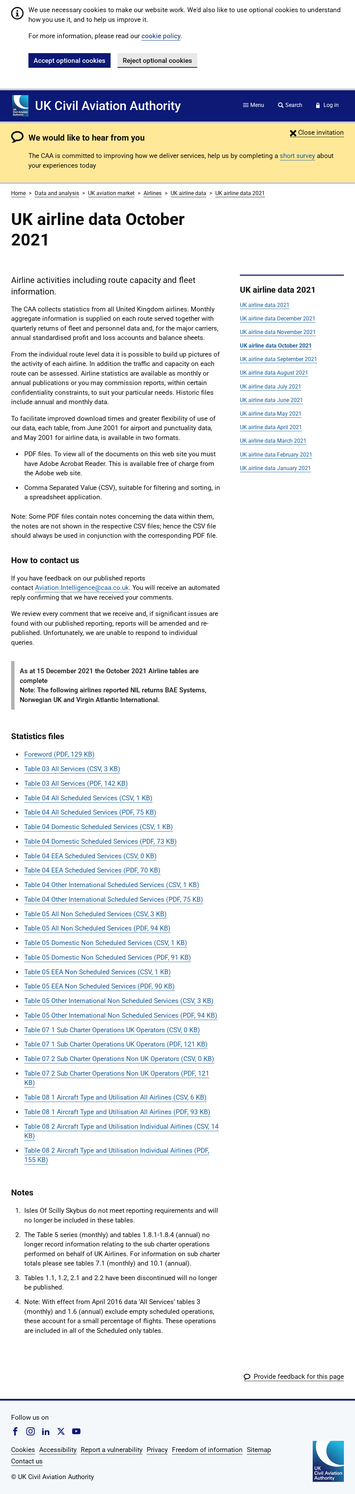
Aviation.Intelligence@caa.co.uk (82, 588)
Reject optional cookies (157, 61)
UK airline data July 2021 (270, 386)
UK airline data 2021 (240, 193)
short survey (297, 156)
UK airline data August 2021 (274, 372)
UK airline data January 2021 (275, 468)
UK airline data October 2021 (276, 345)
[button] (317, 132)
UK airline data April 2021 (271, 427)
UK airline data (188, 193)
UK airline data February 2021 (276, 454)
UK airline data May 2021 (271, 413)
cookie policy (160, 36)
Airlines (153, 193)
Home (18, 193)
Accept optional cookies (69, 61)
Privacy (157, 1450)
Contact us (27, 1461)
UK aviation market (111, 193)
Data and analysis (57, 193)
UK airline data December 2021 (277, 318)
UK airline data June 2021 (271, 400)
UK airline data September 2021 (278, 359)
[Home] (20, 106)
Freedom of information (207, 1450)
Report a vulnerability (111, 1450)
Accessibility (58, 1450)
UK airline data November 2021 (278, 332)
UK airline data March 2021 (273, 440)
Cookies (23, 1450)
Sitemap (259, 1450)
